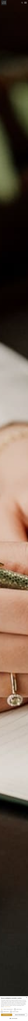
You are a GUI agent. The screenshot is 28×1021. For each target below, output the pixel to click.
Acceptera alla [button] (6, 1014)
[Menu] (25, 2)
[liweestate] (4, 2)
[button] (14, 1018)
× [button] (26, 997)
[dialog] (14, 1008)
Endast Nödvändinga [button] (20, 1014)
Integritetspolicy (7, 1006)
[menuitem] (22, 2)
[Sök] (22, 2)
